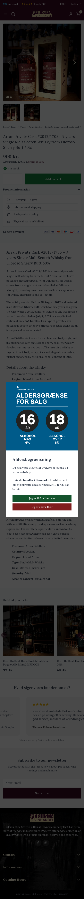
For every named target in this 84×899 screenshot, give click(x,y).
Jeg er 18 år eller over (42, 498)
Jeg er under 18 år (42, 507)
